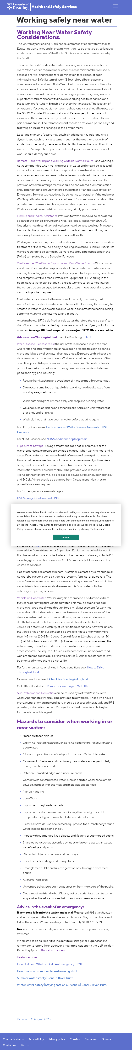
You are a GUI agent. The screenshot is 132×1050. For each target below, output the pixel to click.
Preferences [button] (97, 528)
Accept (65, 537)
